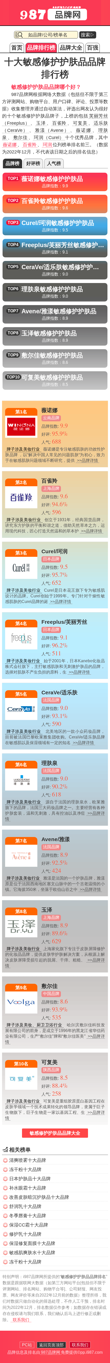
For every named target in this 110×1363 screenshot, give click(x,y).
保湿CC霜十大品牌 (28, 1225)
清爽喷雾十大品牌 (27, 1160)
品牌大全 (71, 47)
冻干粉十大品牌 (25, 1169)
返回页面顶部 (51, 1345)
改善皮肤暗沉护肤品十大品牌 (39, 1197)
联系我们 (21, 1320)
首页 (17, 47)
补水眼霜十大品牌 (27, 1188)
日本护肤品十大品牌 (30, 1178)
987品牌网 (50, 1352)
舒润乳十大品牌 (25, 1206)
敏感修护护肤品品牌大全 (55, 1133)
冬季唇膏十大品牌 (27, 1215)
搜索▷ (88, 34)
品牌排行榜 (41, 47)
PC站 (27, 1345)
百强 (92, 47)
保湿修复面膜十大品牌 (32, 1243)
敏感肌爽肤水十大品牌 (32, 1252)
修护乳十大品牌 (25, 1234)
